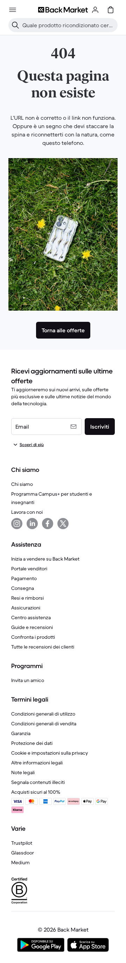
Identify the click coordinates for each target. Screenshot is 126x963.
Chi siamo (22, 484)
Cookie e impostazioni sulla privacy (49, 753)
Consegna (22, 588)
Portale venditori (29, 568)
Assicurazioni (25, 608)
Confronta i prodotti (33, 637)
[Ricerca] (15, 25)
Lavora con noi (27, 512)
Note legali (23, 772)
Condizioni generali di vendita (43, 723)
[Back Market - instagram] (16, 523)
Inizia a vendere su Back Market (45, 559)
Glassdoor (22, 853)
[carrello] (111, 10)
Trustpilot (21, 843)
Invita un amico (27, 680)
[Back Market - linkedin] (32, 523)
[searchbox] (68, 25)
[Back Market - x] (63, 523)
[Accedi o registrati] (95, 10)
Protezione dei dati (31, 743)
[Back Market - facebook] (47, 523)
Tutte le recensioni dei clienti (42, 647)
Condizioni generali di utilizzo (43, 714)
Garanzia (20, 733)
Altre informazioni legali (37, 763)
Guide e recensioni (32, 627)
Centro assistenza (31, 617)
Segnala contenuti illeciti (38, 782)
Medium (20, 862)
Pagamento (24, 578)
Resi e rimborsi (27, 598)
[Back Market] (63, 10)
